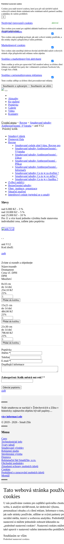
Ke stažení (13, 101)
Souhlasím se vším (41, 86)
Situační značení (17, 191)
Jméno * (5, 352)
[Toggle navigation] (6, 90)
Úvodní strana (9, 122)
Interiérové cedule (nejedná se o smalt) (28, 194)
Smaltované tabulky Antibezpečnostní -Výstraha (26, 124)
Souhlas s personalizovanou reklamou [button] (21, 75)
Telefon (5, 357)
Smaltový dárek (16, 136)
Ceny (4, 438)
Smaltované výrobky (12, 447)
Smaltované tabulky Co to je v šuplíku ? (36, 179)
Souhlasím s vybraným (15, 86)
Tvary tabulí (8, 444)
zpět (3, 253)
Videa (11, 110)
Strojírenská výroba (11, 454)
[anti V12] (8, 228)
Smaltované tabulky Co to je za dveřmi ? (37, 173)
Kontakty (13, 113)
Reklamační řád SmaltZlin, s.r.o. (18, 460)
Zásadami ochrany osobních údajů (19, 466)
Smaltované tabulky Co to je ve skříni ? (36, 176)
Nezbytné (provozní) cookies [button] (17, 23)
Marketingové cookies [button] (13, 45)
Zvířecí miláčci (16, 182)
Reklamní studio (10, 450)
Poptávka (13, 104)
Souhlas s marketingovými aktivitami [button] (21, 58)
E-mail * (6, 360)
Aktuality (13, 98)
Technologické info (11, 441)
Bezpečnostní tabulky (19, 185)
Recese (23, 122)
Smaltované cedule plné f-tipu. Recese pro (37, 145)
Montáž (5, 475)
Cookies (5, 469)
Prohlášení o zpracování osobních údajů (22, 472)
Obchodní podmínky (12, 463)
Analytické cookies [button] (11, 31)
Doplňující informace (12, 364)
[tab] (32, 23)
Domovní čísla (16, 139)
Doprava (6, 457)
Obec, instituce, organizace (22, 188)
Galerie (12, 107)
